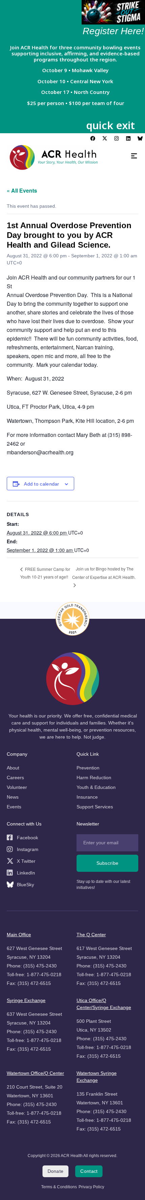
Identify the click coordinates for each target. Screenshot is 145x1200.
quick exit (110, 125)
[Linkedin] (128, 138)
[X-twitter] (104, 138)
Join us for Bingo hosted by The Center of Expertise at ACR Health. (104, 573)
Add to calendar (41, 484)
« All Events (22, 190)
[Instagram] (116, 138)
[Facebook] (93, 138)
